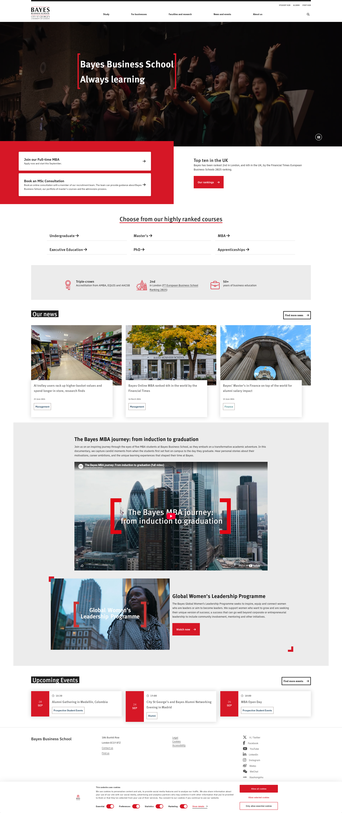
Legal (175, 737)
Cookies (176, 741)
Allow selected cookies (258, 797)
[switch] (136, 806)
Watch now (183, 629)
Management (42, 406)
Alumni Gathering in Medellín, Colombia (80, 701)
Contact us (107, 747)
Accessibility (179, 745)
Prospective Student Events (68, 710)
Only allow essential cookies (259, 805)
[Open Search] (308, 14)
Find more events (293, 681)
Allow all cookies (259, 788)
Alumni (152, 715)
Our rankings (206, 182)
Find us (105, 753)
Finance (229, 406)
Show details (198, 806)
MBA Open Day (251, 701)
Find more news (294, 315)
